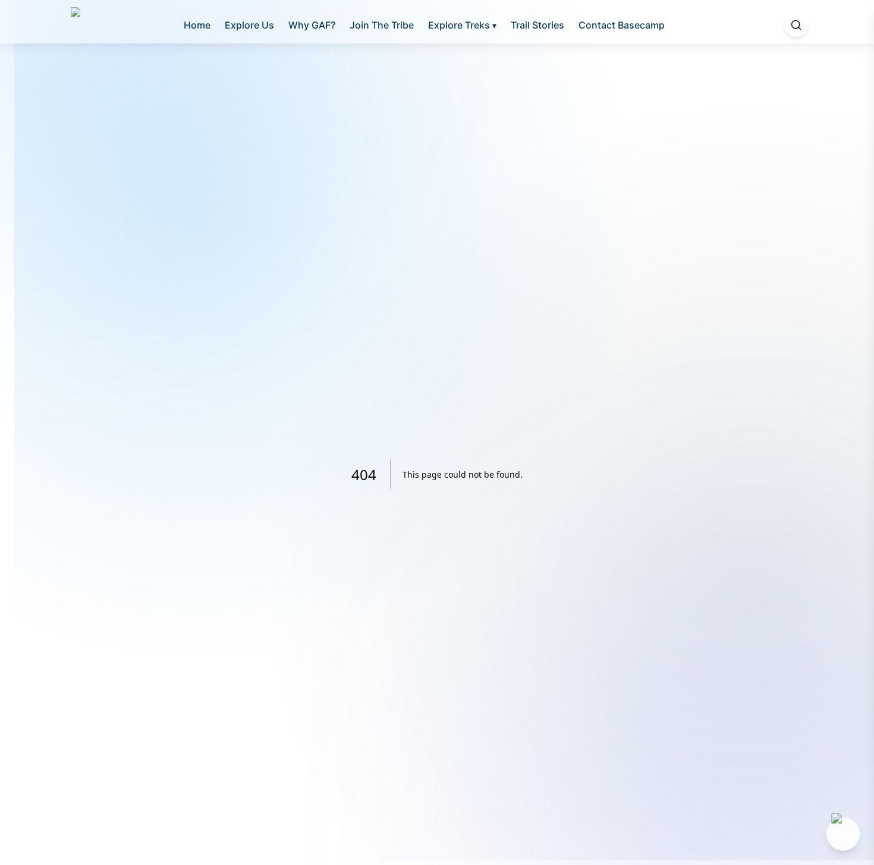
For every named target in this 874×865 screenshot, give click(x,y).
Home (197, 25)
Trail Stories (537, 25)
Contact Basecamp (622, 25)
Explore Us (249, 25)
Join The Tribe (382, 25)
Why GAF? (311, 25)
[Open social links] (843, 834)
